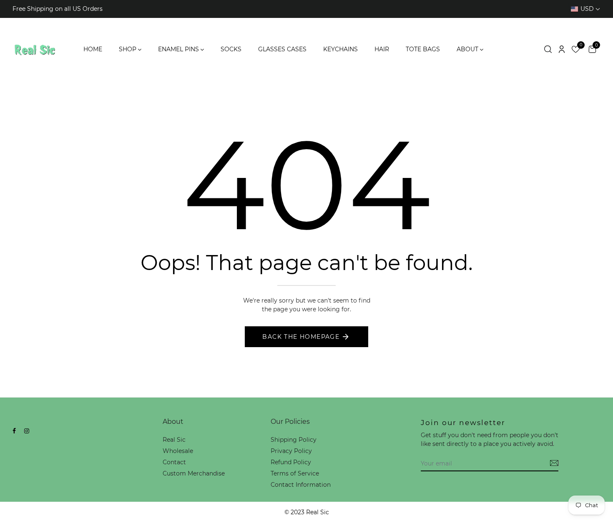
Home (92, 49)
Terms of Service (295, 473)
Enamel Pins (178, 49)
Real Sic (174, 439)
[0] (576, 51)
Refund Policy (291, 462)
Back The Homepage (300, 336)
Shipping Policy (294, 439)
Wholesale (178, 451)
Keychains (340, 49)
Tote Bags (423, 49)
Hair (381, 49)
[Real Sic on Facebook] (14, 431)
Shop (127, 49)
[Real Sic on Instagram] (26, 431)
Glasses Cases (282, 49)
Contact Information (301, 484)
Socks (231, 49)
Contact (174, 462)
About (467, 49)
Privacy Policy (291, 451)
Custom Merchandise (194, 473)
